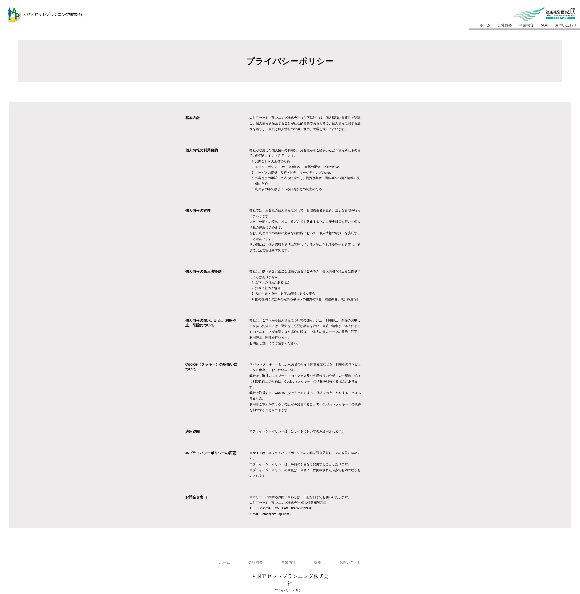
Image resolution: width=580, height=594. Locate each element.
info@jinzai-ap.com (275, 514)
